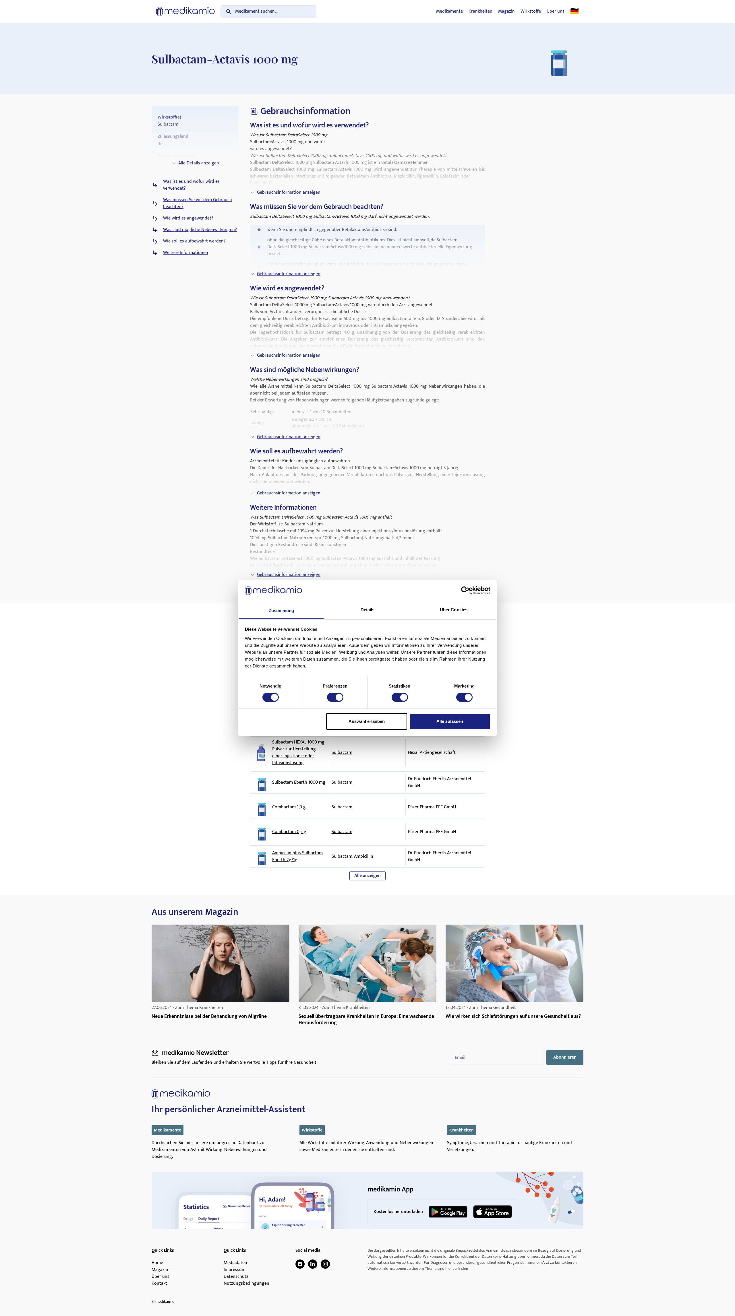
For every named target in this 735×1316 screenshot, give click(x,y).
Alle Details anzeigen (198, 163)
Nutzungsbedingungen (246, 1283)
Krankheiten (480, 11)
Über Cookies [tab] (453, 609)
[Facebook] (300, 1264)
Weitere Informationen (185, 252)
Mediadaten (235, 1262)
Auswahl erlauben (367, 721)
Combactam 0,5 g (289, 831)
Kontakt (159, 1283)
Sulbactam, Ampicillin (352, 856)
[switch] (335, 697)
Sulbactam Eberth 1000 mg (298, 782)
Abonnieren (565, 1057)
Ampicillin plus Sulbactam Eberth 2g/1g (297, 856)
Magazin (506, 11)
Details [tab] (368, 609)
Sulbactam (342, 752)
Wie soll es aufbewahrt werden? (194, 241)
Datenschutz (236, 1276)
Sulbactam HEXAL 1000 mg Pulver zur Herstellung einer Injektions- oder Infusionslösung (298, 752)
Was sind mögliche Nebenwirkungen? (200, 229)
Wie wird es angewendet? (188, 218)
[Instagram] (325, 1264)
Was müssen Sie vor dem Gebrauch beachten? (197, 203)
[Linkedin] (312, 1264)
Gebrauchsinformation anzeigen (288, 192)
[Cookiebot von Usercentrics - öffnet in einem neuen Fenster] (465, 590)
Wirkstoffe (531, 11)
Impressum (234, 1269)
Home (157, 1262)
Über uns (555, 11)
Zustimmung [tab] (281, 610)
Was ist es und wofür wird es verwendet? (191, 185)
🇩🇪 (574, 11)
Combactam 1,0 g (289, 807)
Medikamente (449, 11)
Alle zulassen (449, 721)
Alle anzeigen (367, 876)
